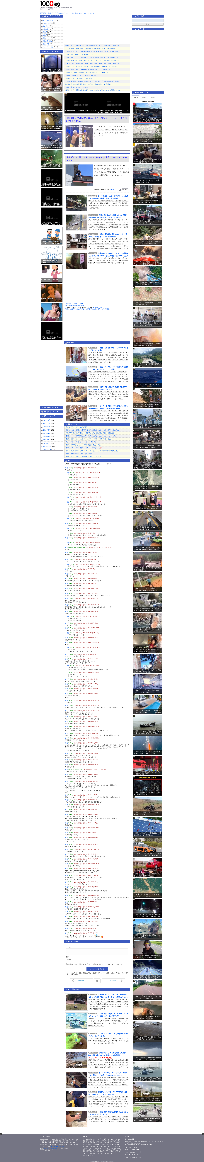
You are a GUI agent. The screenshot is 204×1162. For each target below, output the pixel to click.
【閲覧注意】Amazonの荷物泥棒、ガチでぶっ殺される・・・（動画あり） (86, 72)
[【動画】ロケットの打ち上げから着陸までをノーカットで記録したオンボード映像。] (147, 247)
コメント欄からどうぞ (133, 1152)
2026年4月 (46, 433)
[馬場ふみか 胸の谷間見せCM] (51, 312)
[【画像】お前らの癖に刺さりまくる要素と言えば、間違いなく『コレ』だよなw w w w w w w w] (114, 103)
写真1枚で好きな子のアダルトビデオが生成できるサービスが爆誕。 (88, 309)
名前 (67, 957)
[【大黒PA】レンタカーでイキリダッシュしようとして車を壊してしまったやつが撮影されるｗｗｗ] (147, 838)
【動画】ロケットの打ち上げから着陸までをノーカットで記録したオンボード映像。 (147, 264)
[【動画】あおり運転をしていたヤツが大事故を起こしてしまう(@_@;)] (147, 1063)
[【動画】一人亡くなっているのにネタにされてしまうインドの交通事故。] (147, 430)
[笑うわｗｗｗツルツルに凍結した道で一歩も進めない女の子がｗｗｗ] (51, 120)
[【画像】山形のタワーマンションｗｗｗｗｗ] (51, 254)
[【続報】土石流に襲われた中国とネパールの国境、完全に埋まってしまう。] (147, 471)
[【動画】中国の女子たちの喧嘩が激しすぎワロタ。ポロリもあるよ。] (147, 185)
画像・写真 (46, 44)
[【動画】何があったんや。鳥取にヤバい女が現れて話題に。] (147, 920)
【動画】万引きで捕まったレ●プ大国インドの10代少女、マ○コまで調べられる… (88, 69)
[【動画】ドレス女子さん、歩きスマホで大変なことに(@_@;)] (147, 614)
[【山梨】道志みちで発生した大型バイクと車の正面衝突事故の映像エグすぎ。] (147, 961)
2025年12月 (47, 446)
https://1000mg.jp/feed (51, 1148)
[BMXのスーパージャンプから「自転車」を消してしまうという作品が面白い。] (51, 140)
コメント (68, 947)
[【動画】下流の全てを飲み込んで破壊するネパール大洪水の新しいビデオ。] (147, 267)
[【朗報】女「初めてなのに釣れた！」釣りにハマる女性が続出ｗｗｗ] (51, 235)
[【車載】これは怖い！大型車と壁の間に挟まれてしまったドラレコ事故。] (51, 159)
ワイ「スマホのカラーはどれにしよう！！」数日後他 (81, 442)
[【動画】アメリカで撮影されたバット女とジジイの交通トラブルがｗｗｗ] (147, 206)
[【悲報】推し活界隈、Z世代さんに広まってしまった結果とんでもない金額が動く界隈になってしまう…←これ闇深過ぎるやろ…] (51, 178)
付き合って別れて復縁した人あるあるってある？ (80, 454)
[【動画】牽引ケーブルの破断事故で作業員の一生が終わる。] (147, 553)
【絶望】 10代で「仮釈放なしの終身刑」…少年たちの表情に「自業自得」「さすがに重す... (91, 66)
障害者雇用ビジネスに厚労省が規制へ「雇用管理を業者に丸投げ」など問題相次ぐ (89, 84)
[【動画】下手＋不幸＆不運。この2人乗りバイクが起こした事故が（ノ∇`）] (147, 981)
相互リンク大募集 (131, 1147)
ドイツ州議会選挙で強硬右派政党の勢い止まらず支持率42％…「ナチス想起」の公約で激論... (92, 81)
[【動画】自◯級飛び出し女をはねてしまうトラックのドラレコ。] (147, 512)
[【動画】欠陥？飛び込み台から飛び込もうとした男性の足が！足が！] (147, 389)
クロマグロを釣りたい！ (133, 1157)
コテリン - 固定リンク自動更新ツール (42, 56)
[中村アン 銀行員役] (51, 293)
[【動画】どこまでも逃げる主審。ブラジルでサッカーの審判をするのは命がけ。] (147, 573)
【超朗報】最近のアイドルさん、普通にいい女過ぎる (80, 75)
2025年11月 (47, 450)
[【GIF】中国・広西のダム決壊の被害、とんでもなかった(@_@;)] (147, 879)
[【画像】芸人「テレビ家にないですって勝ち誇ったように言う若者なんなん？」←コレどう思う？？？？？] (51, 197)
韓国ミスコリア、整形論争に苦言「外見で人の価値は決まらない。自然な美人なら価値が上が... (92, 45)
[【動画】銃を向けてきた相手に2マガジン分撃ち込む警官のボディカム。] (147, 145)
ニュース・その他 (48, 47)
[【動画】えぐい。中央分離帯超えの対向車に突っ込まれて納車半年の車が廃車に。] (147, 104)
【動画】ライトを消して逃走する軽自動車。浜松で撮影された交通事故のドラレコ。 (147, 917)
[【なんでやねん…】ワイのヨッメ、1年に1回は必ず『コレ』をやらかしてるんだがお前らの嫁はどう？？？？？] (51, 216)
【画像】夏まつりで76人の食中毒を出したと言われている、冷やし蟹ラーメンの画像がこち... (92, 57)
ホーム (97, 980)
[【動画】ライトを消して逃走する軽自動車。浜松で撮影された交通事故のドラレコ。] (147, 899)
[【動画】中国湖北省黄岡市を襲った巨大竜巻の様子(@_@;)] (147, 634)
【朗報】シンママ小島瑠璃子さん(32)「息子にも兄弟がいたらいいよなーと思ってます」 (91, 436)
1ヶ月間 (152, 97)
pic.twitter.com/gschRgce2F (74, 305)
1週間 (144, 97)
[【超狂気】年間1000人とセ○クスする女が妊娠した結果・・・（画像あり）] (51, 101)
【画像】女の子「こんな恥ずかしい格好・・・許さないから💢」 (84, 448)
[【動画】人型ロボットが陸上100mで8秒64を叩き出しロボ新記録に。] (147, 818)
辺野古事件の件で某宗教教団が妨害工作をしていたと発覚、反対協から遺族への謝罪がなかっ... (92, 90)
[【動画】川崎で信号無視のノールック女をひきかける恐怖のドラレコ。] (147, 451)
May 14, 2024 (97, 307)
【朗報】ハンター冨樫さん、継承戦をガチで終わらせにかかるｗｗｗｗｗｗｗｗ (88, 457)
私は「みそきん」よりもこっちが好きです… (78, 427)
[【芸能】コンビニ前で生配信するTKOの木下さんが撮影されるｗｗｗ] (147, 1001)
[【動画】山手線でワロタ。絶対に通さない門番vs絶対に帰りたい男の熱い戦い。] (147, 491)
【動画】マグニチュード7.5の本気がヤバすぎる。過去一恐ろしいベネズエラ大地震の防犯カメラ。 (147, 713)
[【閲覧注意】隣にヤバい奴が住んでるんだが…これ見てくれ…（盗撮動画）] (51, 63)
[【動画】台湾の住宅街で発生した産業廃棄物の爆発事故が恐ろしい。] (147, 328)
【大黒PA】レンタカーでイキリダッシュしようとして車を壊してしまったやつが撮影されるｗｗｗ (147, 855)
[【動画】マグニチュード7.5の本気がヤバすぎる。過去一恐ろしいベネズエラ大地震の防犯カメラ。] (147, 695)
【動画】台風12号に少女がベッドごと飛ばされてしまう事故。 (83, 445)
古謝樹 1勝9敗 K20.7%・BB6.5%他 (76, 87)
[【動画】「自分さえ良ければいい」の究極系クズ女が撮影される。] (147, 655)
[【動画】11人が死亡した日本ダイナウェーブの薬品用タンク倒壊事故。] (147, 1022)
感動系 (45, 35)
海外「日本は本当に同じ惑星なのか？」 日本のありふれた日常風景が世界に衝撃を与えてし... (92, 451)
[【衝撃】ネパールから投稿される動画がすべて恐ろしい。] (147, 349)
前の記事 (81, 980)
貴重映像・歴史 (47, 41)
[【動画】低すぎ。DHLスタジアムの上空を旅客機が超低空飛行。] (147, 165)
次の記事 (113, 980)
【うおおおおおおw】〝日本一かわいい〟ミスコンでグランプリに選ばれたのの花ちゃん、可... (92, 60)
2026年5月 (46, 430)
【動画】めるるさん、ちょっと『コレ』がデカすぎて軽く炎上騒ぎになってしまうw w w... (91, 439)
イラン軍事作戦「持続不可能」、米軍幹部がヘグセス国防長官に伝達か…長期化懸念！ (90, 48)
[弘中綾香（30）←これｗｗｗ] (51, 273)
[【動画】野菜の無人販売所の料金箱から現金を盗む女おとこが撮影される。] (147, 940)
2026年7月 (46, 423)
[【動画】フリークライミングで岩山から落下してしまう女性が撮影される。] (147, 226)
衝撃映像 (45, 29)
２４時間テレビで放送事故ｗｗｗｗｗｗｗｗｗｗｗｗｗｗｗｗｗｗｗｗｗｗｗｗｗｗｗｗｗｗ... (92, 63)
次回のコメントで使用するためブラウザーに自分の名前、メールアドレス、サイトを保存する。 (95, 964)
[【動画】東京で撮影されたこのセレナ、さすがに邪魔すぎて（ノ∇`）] (147, 410)
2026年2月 (46, 440)
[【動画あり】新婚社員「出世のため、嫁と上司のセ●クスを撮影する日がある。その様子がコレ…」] (51, 82)
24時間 (135, 97)
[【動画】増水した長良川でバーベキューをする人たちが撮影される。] (147, 124)
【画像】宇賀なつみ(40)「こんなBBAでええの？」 (80, 54)
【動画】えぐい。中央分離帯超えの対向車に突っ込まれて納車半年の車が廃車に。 (147, 121)
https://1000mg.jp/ (57, 1146)
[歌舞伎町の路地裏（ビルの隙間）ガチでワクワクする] (81, 103)
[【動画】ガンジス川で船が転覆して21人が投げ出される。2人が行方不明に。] (147, 716)
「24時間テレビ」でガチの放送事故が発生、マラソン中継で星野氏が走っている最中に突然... (92, 51)
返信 (66, 468)
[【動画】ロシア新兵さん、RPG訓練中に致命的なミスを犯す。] (147, 797)
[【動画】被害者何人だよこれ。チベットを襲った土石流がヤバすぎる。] (147, 593)
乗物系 (45, 32)
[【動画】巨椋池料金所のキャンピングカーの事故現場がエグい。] (147, 757)
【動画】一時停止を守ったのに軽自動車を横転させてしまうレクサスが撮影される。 (147, 1100)
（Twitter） (69, 303)
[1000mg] (50, 2)
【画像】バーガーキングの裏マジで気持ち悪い (78, 78)
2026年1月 (46, 443)
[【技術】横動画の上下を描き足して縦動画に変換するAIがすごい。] (147, 777)
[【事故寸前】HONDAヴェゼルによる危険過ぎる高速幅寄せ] (51, 331)
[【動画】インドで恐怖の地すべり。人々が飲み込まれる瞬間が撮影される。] (147, 532)
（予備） (76, 303)
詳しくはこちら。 (89, 1155)
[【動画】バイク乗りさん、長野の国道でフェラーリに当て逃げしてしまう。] (147, 675)
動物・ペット (47, 38)
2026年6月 (46, 427)
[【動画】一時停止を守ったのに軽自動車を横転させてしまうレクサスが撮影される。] (147, 1083)
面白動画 (45, 26)
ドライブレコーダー (49, 20)
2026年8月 (46, 420)
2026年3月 (46, 436)
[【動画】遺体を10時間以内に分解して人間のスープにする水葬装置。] (147, 308)
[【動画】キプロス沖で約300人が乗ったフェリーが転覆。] (147, 369)
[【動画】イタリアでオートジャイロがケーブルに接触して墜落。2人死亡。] (147, 736)
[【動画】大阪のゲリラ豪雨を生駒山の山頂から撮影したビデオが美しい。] (147, 1042)
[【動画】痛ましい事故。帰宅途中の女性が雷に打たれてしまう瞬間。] (147, 1103)
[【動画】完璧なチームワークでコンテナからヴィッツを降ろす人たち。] (147, 859)
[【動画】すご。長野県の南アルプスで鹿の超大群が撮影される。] (147, 287)
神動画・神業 (47, 23)
